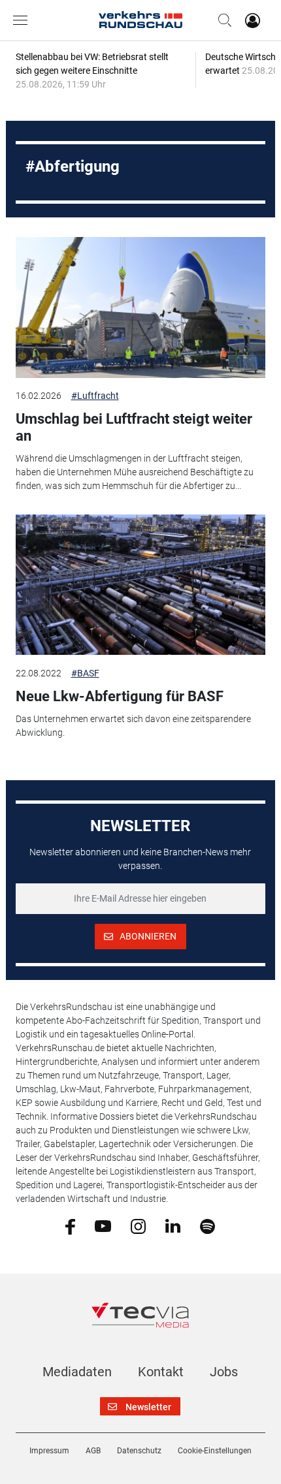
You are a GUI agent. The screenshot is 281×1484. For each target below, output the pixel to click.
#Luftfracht (95, 395)
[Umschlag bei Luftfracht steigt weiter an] (141, 307)
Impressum (49, 1450)
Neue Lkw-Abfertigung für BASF (119, 696)
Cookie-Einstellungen (215, 1450)
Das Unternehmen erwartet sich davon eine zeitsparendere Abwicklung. (133, 726)
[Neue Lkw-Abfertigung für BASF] (141, 584)
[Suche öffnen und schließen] (221, 20)
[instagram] (138, 1225)
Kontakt (161, 1372)
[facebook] (70, 1225)
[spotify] (207, 1225)
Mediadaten (77, 1372)
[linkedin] (172, 1225)
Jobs (224, 1372)
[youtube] (103, 1225)
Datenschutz (139, 1450)
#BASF (85, 673)
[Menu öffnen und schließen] (23, 20)
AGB (93, 1450)
